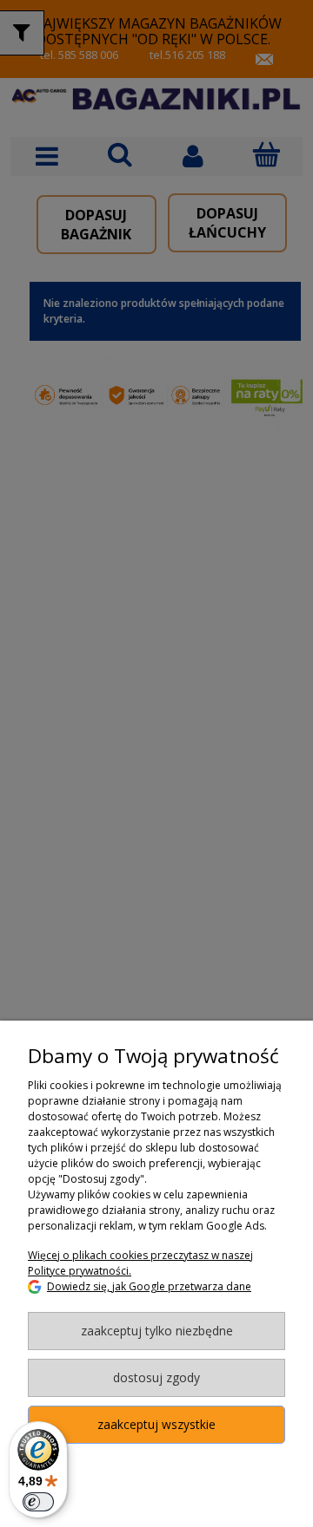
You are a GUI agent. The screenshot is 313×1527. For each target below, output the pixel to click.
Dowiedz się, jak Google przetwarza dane (149, 1286)
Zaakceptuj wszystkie (156, 1424)
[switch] (38, 1501)
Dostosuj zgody (156, 1377)
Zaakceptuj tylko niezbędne (157, 1330)
